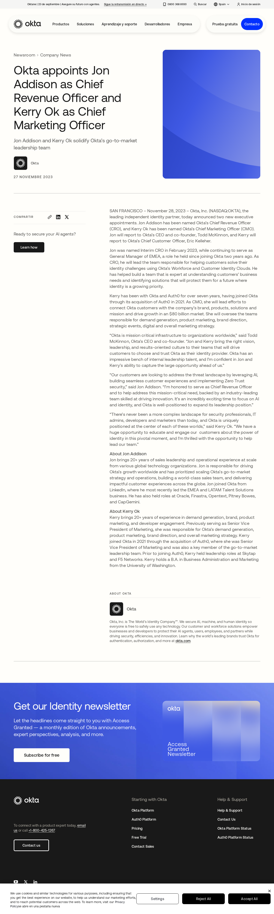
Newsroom (24, 54)
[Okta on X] (26, 882)
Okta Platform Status (234, 828)
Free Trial (139, 837)
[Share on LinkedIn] (58, 217)
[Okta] (27, 24)
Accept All (249, 899)
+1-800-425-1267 (41, 830)
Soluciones (85, 24)
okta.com (183, 641)
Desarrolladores (157, 24)
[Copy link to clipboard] (50, 217)
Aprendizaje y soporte (119, 24)
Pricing (137, 828)
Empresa (185, 24)
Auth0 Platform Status (235, 837)
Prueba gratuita (225, 24)
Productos (60, 24)
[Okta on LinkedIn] (35, 882)
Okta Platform (143, 810)
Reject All (203, 899)
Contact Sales (143, 846)
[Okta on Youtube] (16, 882)
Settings (157, 899)
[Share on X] (67, 217)
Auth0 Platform (144, 819)
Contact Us (226, 819)
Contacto (251, 24)
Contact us (31, 845)
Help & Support (229, 810)
